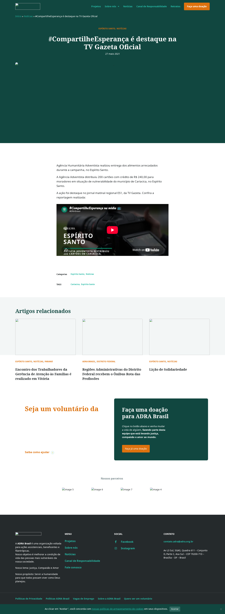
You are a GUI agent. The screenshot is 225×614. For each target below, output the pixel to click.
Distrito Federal (106, 361)
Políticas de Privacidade (28, 598)
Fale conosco (73, 567)
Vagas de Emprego (83, 598)
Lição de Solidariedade (168, 369)
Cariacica (75, 284)
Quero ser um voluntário (138, 598)
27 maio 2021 (112, 53)
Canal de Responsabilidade (151, 6)
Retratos (175, 6)
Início (18, 16)
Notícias (127, 6)
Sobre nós (110, 6)
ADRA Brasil (88, 361)
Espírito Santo (106, 28)
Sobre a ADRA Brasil (109, 598)
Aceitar (175, 609)
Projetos (96, 6)
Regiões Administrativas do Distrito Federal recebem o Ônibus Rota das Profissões (111, 374)
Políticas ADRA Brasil (57, 598)
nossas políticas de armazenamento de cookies (118, 608)
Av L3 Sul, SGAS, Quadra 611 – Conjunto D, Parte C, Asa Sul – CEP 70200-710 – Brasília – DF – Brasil (185, 554)
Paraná (49, 361)
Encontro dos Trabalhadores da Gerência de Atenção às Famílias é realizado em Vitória (43, 374)
